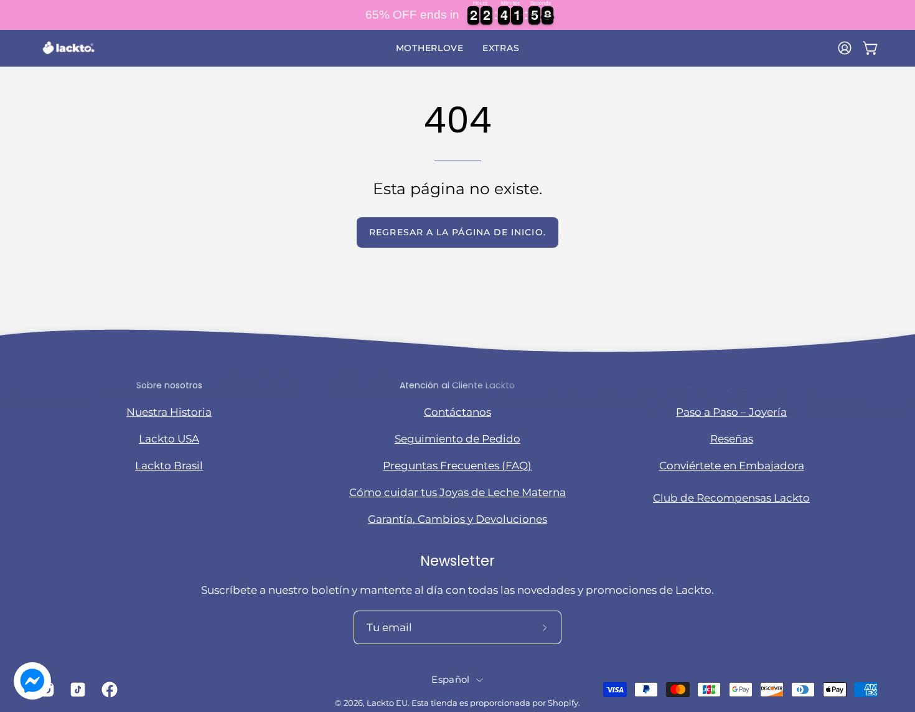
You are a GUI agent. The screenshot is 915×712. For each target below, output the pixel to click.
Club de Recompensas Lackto (731, 498)
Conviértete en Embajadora (731, 465)
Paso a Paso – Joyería (731, 412)
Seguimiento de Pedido (457, 439)
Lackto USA (169, 439)
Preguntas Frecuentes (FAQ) (457, 465)
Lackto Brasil (169, 465)
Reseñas (731, 439)
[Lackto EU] (68, 47)
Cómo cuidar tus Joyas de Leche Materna (457, 492)
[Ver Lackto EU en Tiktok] (75, 689)
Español (450, 679)
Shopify (563, 703)
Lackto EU (387, 703)
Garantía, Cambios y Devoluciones (457, 519)
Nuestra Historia (169, 412)
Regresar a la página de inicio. (457, 232)
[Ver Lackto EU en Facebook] (107, 689)
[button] (430, 48)
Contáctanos (457, 412)
